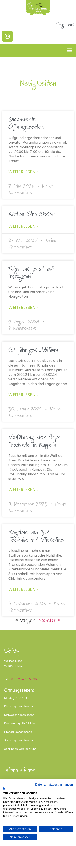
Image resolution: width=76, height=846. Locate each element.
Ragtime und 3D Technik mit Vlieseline (36, 535)
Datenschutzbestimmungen (54, 784)
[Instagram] (7, 36)
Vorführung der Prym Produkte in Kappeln (34, 440)
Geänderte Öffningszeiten (26, 122)
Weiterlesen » (23, 172)
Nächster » (49, 619)
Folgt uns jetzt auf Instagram (31, 272)
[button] (69, 50)
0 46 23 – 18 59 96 (24, 679)
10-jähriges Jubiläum (33, 349)
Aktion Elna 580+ (31, 214)
